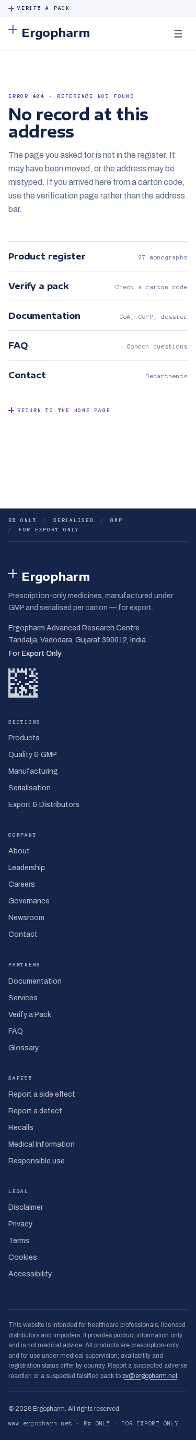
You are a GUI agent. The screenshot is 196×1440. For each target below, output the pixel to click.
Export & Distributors (43, 805)
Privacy (20, 1224)
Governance (29, 901)
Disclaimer (25, 1207)
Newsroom (26, 918)
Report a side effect (41, 1094)
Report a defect (35, 1111)
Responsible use (36, 1161)
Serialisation (29, 788)
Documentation (35, 981)
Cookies (22, 1257)
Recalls (20, 1128)
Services (23, 998)
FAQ (15, 1031)
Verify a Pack (43, 8)
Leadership (26, 868)
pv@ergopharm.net (149, 1376)
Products (24, 738)
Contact (23, 934)
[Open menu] (178, 33)
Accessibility (30, 1274)
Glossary (23, 1048)
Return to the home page (63, 410)
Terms (18, 1241)
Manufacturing (33, 771)
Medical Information (41, 1144)
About (19, 851)
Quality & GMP (32, 755)
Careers (21, 884)
